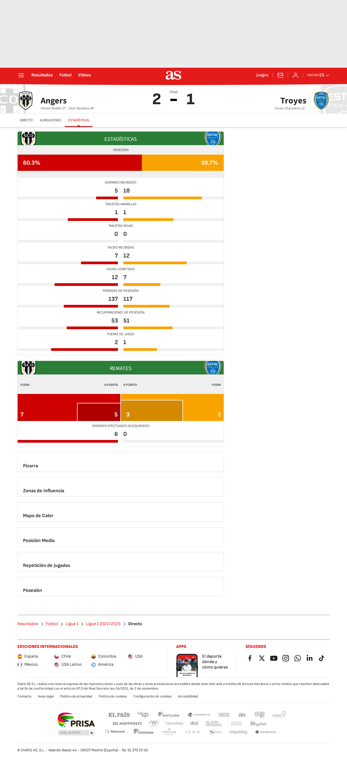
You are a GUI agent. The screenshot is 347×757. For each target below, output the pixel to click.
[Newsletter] (280, 75)
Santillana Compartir (198, 714)
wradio (154, 723)
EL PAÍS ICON (192, 732)
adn (259, 714)
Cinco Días (175, 723)
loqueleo (238, 732)
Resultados (42, 75)
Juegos (262, 75)
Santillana (168, 714)
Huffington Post (127, 723)
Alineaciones (50, 120)
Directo (26, 120)
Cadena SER (224, 714)
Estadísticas (78, 120)
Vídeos (84, 75)
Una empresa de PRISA (76, 720)
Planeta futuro (236, 723)
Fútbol (65, 75)
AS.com (242, 714)
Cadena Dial (194, 723)
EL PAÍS (119, 714)
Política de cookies (113, 696)
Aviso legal (46, 696)
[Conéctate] (295, 75)
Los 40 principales (142, 714)
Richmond (115, 731)
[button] (76, 733)
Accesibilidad (188, 696)
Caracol (279, 714)
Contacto (24, 696)
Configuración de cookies (152, 696)
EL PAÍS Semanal (213, 723)
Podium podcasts (169, 732)
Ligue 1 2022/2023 (103, 624)
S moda (215, 732)
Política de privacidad (76, 696)
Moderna (144, 732)
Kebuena (258, 723)
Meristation (265, 732)
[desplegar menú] (21, 75)
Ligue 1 (72, 624)
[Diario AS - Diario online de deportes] (173, 75)
